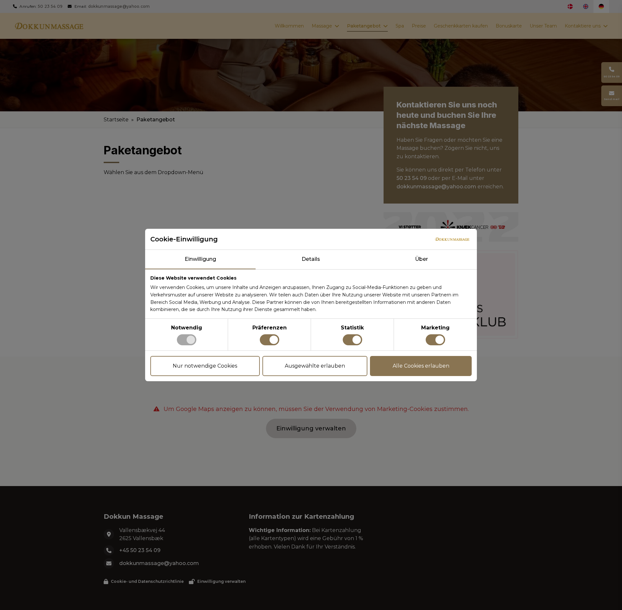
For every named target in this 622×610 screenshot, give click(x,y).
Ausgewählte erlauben (315, 366)
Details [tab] (311, 259)
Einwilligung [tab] (200, 259)
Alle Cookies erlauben (421, 366)
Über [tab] (421, 259)
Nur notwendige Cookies (205, 366)
